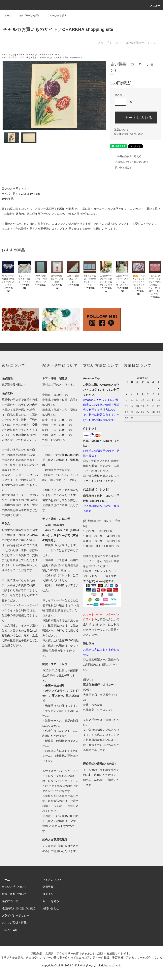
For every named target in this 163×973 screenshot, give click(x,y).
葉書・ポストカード (50, 54)
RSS (4, 929)
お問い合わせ (50, 908)
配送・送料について (14, 894)
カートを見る (50, 901)
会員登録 (47, 886)
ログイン (47, 894)
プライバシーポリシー (15, 915)
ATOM (13, 929)
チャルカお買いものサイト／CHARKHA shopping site (58, 29)
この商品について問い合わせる (131, 162)
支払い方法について (14, 886)
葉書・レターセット (73, 57)
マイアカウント (52, 879)
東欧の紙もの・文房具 (51, 57)
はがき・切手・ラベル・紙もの (24, 54)
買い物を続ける (123, 167)
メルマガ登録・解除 (14, 922)
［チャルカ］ (87, 953)
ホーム (7, 15)
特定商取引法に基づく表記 (128, 134)
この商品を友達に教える (128, 156)
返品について (121, 129)
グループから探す (57, 15)
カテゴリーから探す (29, 15)
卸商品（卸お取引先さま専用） (24, 57)
